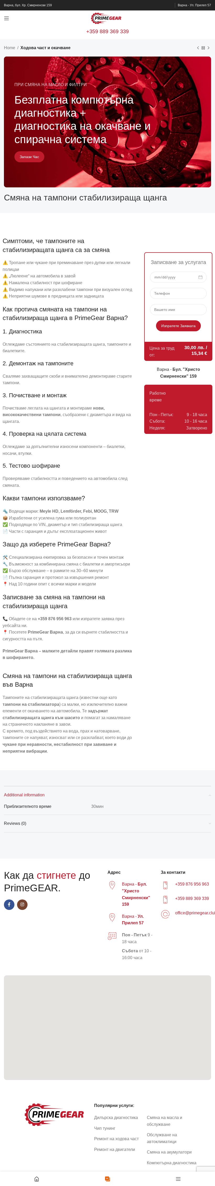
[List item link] (118, 1117)
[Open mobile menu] (6, 18)
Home (9, 48)
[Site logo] (107, 18)
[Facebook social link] (9, 904)
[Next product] (208, 48)
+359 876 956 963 (192, 884)
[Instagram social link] (22, 904)
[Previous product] (198, 48)
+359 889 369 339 (107, 31)
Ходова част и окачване (45, 48)
